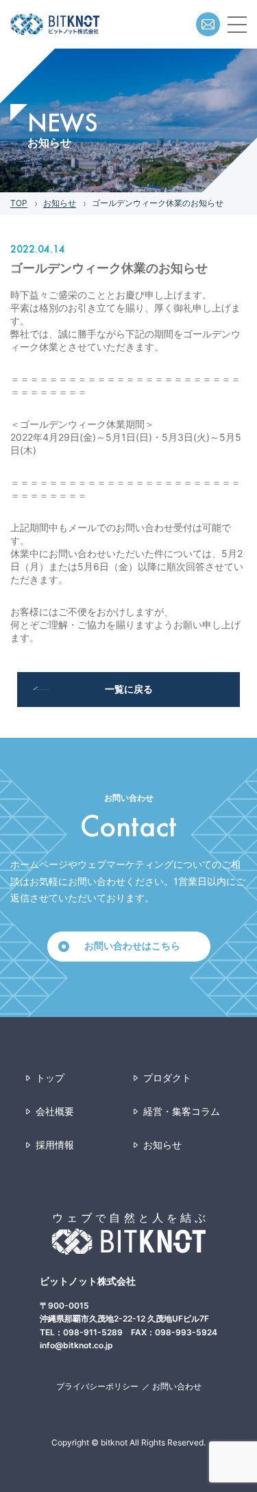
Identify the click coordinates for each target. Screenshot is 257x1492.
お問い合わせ (176, 1386)
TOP (18, 203)
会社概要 (55, 1111)
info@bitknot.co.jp (76, 1345)
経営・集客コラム (181, 1111)
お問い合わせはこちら (132, 945)
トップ (50, 1077)
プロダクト (167, 1077)
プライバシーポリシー (97, 1386)
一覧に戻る (129, 689)
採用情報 (55, 1144)
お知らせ (59, 203)
